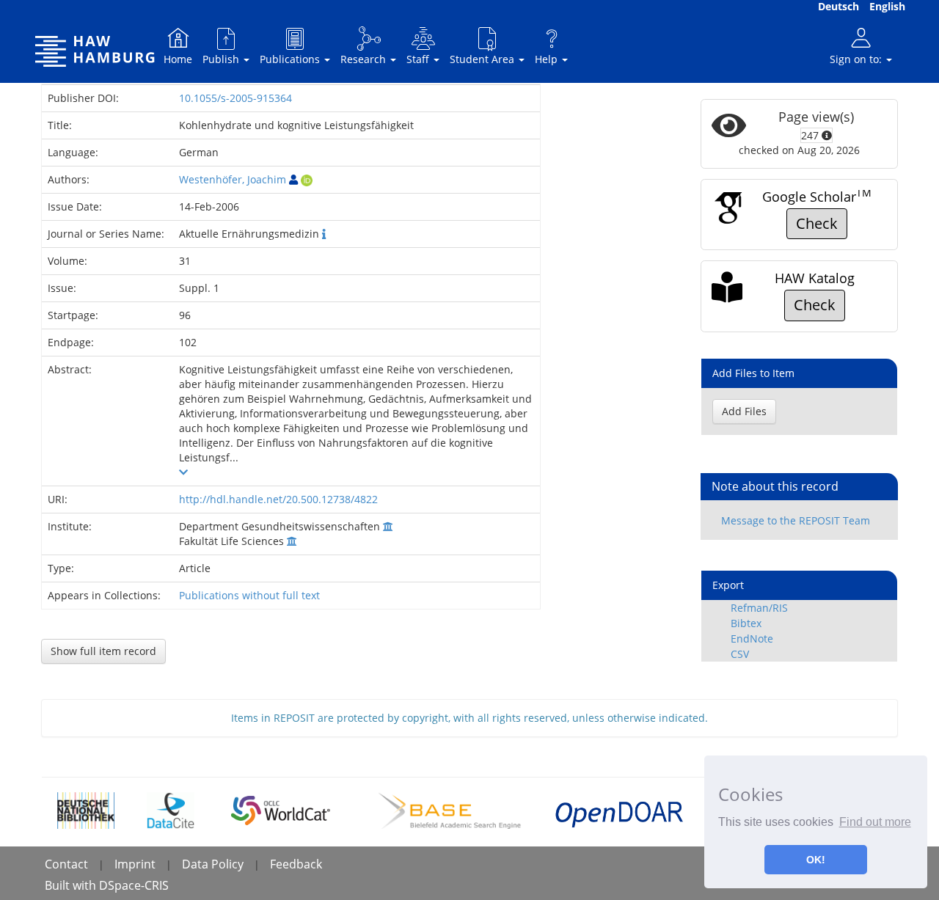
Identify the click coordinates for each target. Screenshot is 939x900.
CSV (740, 654)
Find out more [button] (875, 822)
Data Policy (213, 864)
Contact (66, 864)
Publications (291, 59)
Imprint (135, 864)
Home (178, 59)
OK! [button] (815, 860)
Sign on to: (857, 59)
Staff (419, 59)
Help (547, 59)
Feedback (296, 864)
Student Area (483, 59)
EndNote (752, 638)
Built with (72, 885)
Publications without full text (249, 595)
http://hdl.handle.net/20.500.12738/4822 (278, 499)
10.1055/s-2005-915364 (235, 98)
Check (817, 223)
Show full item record (103, 651)
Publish (222, 59)
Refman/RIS (759, 608)
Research (364, 59)
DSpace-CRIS (134, 885)
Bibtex (746, 623)
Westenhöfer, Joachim (232, 179)
